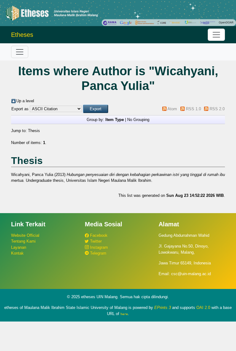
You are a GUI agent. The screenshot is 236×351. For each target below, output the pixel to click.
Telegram (97, 253)
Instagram (98, 247)
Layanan (18, 247)
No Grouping (138, 119)
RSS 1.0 (193, 109)
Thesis (34, 130)
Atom (172, 109)
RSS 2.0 (217, 109)
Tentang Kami (23, 241)
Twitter (95, 241)
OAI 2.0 (203, 307)
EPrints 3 (162, 307)
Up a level (25, 101)
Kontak (17, 253)
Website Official (25, 235)
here (124, 314)
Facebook (98, 235)
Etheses (22, 34)
